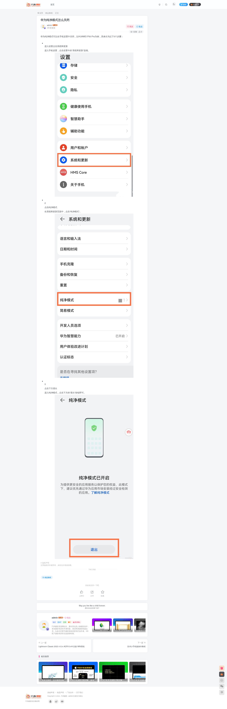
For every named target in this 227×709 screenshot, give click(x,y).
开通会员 (196, 4)
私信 (140, 26)
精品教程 (49, 13)
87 (60, 622)
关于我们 (79, 692)
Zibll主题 (73, 696)
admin (49, 25)
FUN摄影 (64, 696)
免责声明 (60, 692)
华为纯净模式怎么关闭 (55, 20)
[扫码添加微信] (221, 686)
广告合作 (70, 692)
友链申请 (50, 692)
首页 (52, 4)
